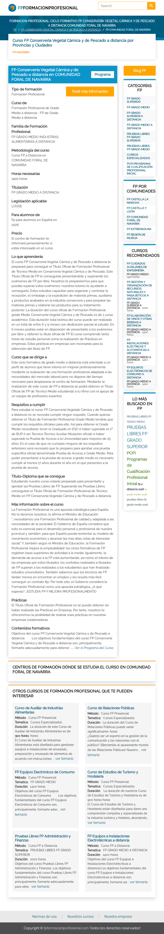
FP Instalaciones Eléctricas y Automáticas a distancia (138, 346)
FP (14, 29)
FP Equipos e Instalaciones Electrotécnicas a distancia (109, 838)
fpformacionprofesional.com (66, 928)
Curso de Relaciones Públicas (111, 708)
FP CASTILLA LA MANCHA (137, 201)
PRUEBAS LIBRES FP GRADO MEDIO (138, 147)
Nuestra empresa (118, 916)
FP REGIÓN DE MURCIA (136, 236)
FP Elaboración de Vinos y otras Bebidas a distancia (139, 320)
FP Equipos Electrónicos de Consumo (45, 772)
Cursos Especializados (138, 156)
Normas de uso (44, 916)
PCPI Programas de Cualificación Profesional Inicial (139, 168)
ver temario (64, 759)
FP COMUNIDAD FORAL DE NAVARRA (137, 220)
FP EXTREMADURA (139, 229)
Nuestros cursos (80, 916)
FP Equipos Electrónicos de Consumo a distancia (139, 372)
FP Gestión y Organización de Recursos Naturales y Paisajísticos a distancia (139, 290)
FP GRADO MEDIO (138, 107)
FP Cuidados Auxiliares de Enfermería (137, 267)
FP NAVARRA (21, 52)
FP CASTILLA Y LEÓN (136, 209)
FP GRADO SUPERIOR (134, 100)
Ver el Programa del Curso (94, 648)
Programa (103, 74)
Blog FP (139, 71)
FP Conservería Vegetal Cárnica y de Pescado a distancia (61, 29)
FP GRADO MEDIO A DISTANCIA (139, 126)
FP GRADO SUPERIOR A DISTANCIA (135, 116)
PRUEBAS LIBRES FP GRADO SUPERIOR (138, 137)
